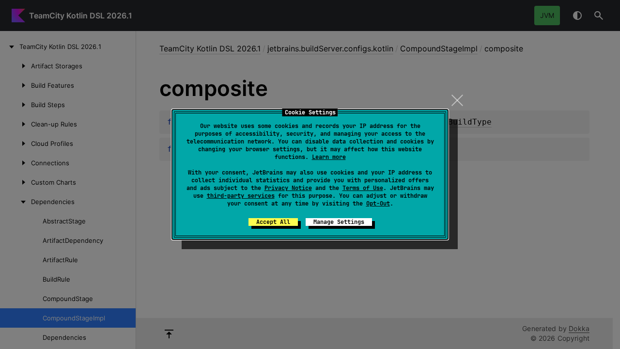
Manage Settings (338, 222)
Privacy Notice (288, 188)
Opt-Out (378, 203)
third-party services (241, 196)
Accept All (273, 222)
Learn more (329, 157)
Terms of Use (362, 188)
